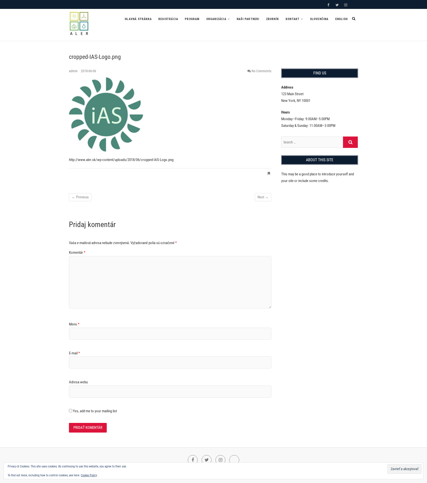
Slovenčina (319, 19)
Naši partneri (248, 19)
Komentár (77, 252)
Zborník (272, 19)
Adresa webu (78, 382)
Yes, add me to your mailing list (94, 411)
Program (192, 19)
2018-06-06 (88, 71)
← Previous (80, 197)
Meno (74, 324)
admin (73, 71)
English (341, 19)
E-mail (74, 353)
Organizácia (216, 19)
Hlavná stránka (138, 19)
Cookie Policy (89, 475)
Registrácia (168, 19)
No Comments (261, 71)
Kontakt (292, 19)
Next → (263, 197)
